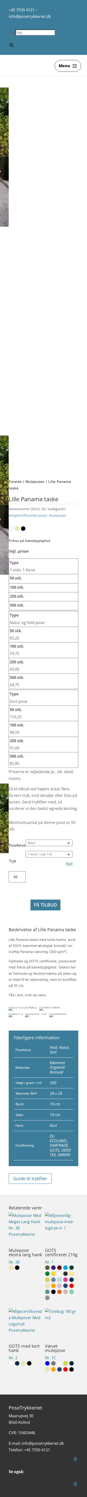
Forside (15, 482)
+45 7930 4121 (22, 10)
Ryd (69, 863)
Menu (64, 65)
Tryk (12, 860)
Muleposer (35, 482)
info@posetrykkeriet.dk (30, 16)
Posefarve (17, 845)
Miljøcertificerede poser (28, 515)
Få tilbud (45, 904)
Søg (12, 32)
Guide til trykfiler (30, 1178)
